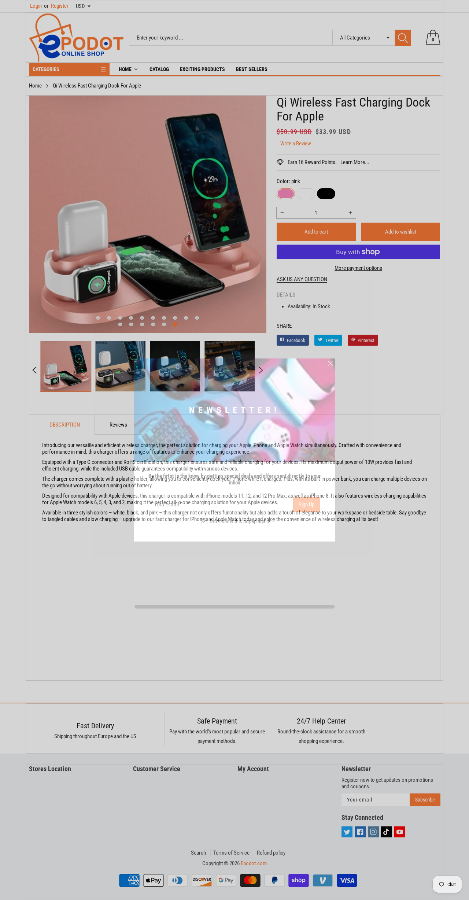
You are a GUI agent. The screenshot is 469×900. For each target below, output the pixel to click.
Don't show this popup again (239, 521)
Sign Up (306, 504)
